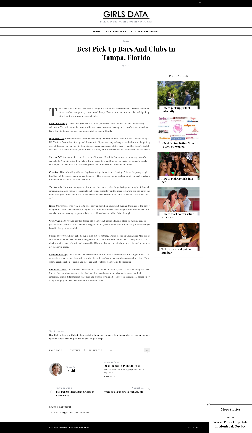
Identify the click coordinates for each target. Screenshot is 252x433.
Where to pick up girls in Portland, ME (123, 390)
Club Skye (54, 172)
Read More (109, 377)
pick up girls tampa (94, 338)
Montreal (230, 417)
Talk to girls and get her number (176, 250)
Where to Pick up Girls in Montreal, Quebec (230, 424)
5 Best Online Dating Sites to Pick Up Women (177, 144)
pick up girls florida (74, 338)
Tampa (126, 41)
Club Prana (54, 220)
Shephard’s (54, 157)
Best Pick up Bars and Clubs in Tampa (67, 334)
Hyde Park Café (56, 138)
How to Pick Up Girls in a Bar (177, 180)
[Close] (209, 404)
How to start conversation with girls (177, 215)
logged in (66, 412)
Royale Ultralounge (58, 254)
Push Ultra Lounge (58, 123)
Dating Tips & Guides (80, 427)
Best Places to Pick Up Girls (122, 365)
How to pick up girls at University (175, 109)
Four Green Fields (58, 269)
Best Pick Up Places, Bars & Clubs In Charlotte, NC (75, 392)
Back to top (193, 427)
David (127, 65)
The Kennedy (55, 187)
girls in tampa (118, 334)
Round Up (54, 205)
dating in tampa (94, 334)
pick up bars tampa (135, 334)
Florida (107, 334)
